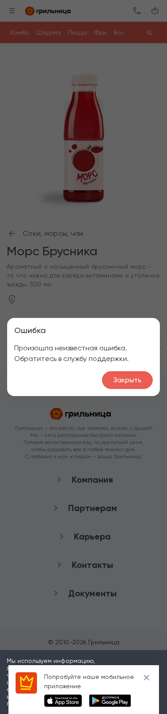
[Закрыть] (146, 677)
